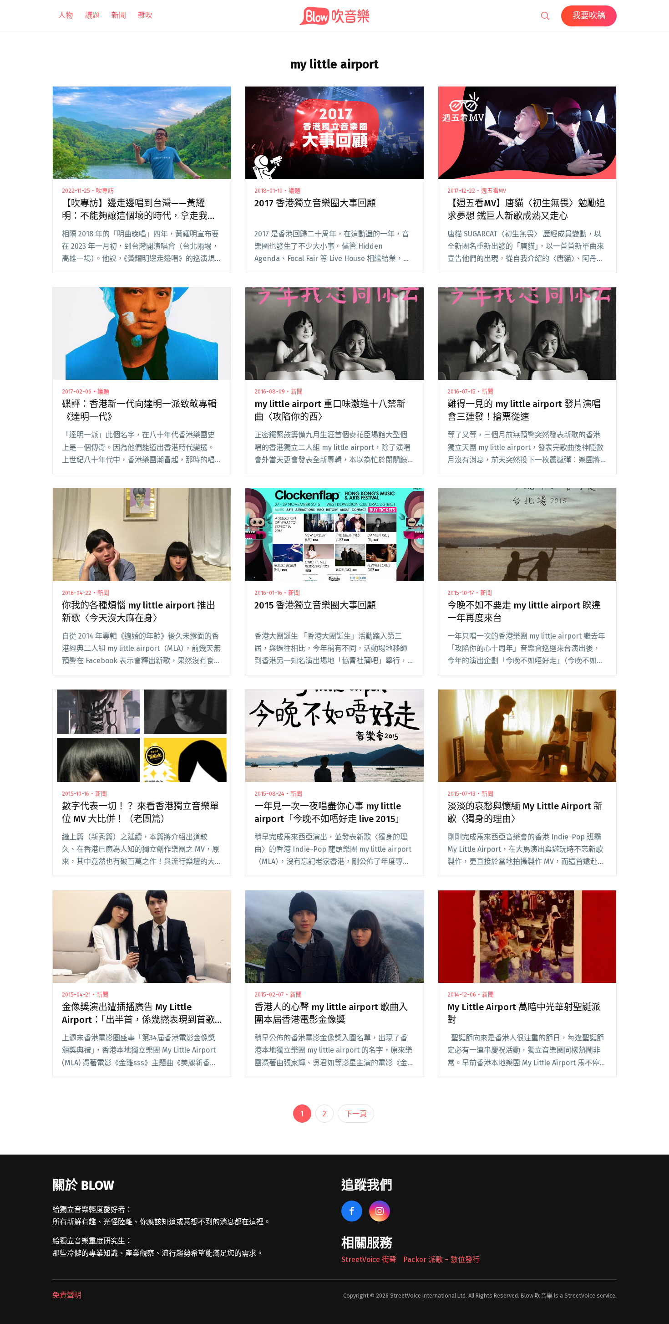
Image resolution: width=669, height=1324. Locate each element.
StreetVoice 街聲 (368, 1259)
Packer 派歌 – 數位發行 (441, 1259)
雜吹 (145, 15)
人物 (65, 15)
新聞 (119, 15)
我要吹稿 (589, 15)
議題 (92, 15)
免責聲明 (66, 1295)
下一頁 (356, 1113)
